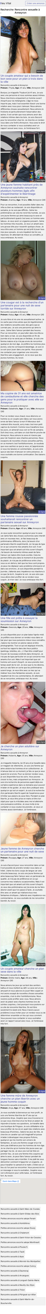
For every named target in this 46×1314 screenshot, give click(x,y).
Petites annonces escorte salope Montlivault (20, 1242)
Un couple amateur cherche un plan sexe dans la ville (22, 970)
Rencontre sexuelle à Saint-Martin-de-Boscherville (17, 1301)
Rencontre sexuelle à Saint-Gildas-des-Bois (20, 1214)
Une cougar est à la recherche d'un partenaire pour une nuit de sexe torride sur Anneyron (22, 305)
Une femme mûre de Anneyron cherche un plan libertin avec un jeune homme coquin (20, 1098)
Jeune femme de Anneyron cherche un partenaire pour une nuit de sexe (22, 850)
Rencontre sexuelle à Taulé (12, 1252)
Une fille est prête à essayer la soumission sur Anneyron (19, 620)
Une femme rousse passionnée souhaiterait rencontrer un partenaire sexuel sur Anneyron (20, 519)
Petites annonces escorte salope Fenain (18, 1218)
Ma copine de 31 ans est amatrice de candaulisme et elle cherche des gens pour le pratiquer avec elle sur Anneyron (22, 398)
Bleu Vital (5, 3)
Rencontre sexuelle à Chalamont (15, 1233)
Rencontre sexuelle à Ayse (12, 1256)
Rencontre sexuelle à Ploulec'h (14, 1247)
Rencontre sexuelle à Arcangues (15, 1275)
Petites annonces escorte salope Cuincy (18, 1266)
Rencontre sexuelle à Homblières (15, 1223)
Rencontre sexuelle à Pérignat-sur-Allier (18, 1294)
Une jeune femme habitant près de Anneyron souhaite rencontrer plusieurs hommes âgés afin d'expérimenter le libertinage (22, 189)
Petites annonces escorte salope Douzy (18, 1228)
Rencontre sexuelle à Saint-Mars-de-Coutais (20, 1209)
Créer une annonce (35, 3)
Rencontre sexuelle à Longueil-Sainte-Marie (20, 1280)
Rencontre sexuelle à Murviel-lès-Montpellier (20, 1261)
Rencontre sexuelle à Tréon (13, 1290)
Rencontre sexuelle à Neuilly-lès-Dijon (17, 1285)
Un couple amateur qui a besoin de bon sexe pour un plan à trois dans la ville (22, 78)
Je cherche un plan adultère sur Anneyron (20, 748)
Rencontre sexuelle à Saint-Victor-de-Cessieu (21, 1237)
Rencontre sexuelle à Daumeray (14, 1271)
